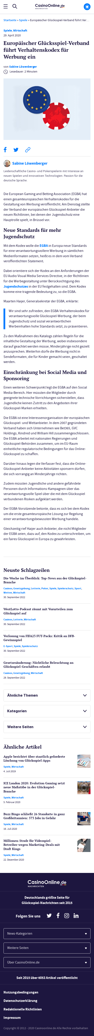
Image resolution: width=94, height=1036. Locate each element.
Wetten (7, 592)
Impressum (12, 1017)
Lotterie (35, 588)
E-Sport (8, 646)
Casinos (7, 588)
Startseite (9, 20)
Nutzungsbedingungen (20, 992)
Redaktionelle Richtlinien (22, 1009)
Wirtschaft (20, 30)
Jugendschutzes (15, 286)
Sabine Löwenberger (23, 67)
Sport (78, 588)
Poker (44, 588)
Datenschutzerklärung (20, 1000)
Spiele (23, 20)
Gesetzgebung (21, 588)
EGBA (44, 245)
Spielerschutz (65, 588)
